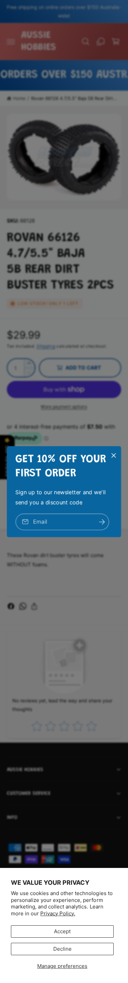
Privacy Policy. (57, 913)
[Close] (113, 455)
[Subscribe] (101, 521)
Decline (62, 949)
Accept (62, 931)
